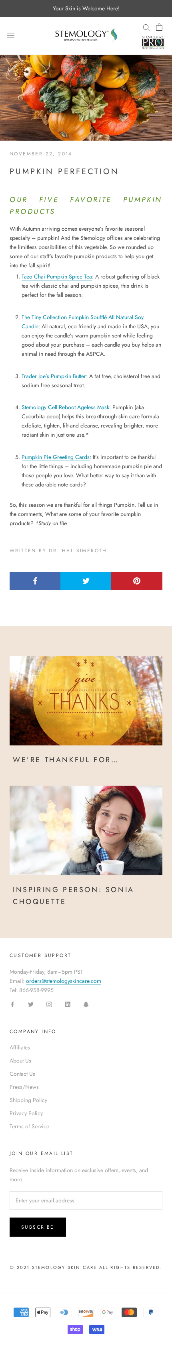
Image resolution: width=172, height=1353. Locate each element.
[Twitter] (31, 1004)
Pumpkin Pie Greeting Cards (56, 457)
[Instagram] (49, 1004)
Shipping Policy (28, 1100)
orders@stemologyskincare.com (63, 981)
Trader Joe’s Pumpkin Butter (54, 376)
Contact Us (22, 1074)
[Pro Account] (153, 42)
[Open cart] (159, 27)
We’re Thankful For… (66, 760)
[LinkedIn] (67, 1004)
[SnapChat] (86, 1004)
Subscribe (37, 1227)
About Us (20, 1061)
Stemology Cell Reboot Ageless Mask (65, 407)
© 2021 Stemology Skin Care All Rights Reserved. (86, 1267)
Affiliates (20, 1047)
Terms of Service (29, 1126)
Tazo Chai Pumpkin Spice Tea (57, 276)
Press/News (24, 1087)
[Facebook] (12, 1004)
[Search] (146, 27)
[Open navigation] (10, 35)
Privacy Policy (26, 1113)
